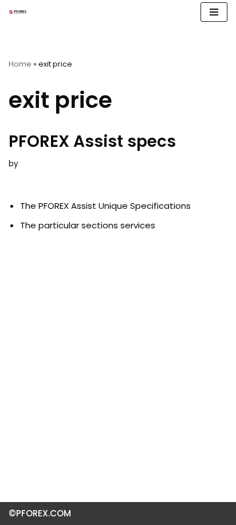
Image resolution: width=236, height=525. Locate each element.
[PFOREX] (18, 12)
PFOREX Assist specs (92, 141)
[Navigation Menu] (213, 12)
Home (20, 64)
